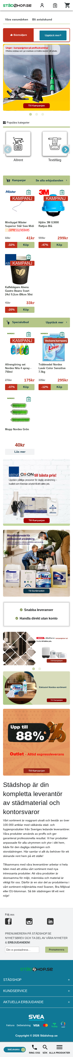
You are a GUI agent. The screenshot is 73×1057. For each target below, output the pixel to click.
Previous (7, 149)
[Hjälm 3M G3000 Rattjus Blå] (53, 205)
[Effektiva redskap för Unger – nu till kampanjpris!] (36, 77)
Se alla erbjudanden (50, 180)
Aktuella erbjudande (36, 1002)
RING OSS (34, 1053)
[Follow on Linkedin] (50, 923)
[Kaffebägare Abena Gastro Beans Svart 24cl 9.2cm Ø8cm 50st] (19, 270)
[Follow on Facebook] (8, 923)
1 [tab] (30, 114)
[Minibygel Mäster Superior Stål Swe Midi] (19, 205)
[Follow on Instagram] (29, 923)
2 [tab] (36, 114)
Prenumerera (56, 949)
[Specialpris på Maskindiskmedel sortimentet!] (36, 563)
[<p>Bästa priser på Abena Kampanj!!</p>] (36, 492)
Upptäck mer (52, 35)
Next (65, 149)
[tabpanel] (36, 77)
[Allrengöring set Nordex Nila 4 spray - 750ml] (19, 347)
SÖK (45, 1053)
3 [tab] (43, 114)
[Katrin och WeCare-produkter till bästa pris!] (36, 648)
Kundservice (36, 991)
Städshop (36, 979)
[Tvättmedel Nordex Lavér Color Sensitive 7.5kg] (53, 347)
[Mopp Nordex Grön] (19, 412)
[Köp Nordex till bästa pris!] (36, 687)
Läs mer (19, 451)
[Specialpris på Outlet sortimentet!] (36, 742)
